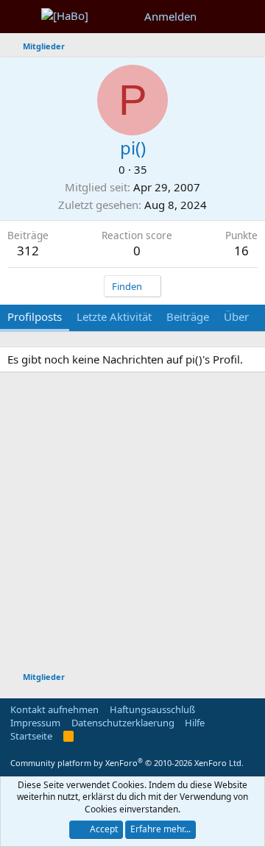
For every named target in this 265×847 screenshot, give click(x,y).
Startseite (31, 736)
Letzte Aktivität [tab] (114, 316)
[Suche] (247, 16)
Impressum (35, 722)
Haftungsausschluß (152, 709)
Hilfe (195, 722)
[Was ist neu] (218, 16)
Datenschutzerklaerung (122, 722)
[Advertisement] (132, 523)
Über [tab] (236, 316)
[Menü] (20, 17)
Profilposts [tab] (34, 316)
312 (28, 250)
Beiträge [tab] (187, 316)
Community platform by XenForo (127, 762)
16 (241, 250)
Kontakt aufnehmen (54, 709)
